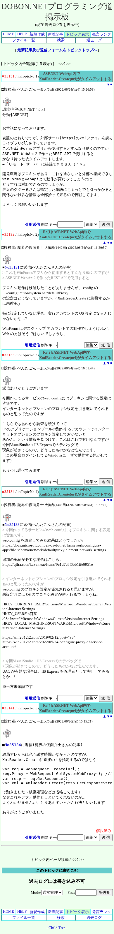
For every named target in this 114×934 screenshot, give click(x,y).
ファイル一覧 (23, 40)
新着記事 (55, 34)
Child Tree (57, 928)
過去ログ (94, 40)
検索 (61, 40)
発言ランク (101, 34)
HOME (8, 34)
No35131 (12, 267)
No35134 (13, 745)
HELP (22, 34)
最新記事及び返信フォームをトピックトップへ (57, 50)
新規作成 (37, 34)
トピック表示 (77, 34)
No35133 (12, 524)
